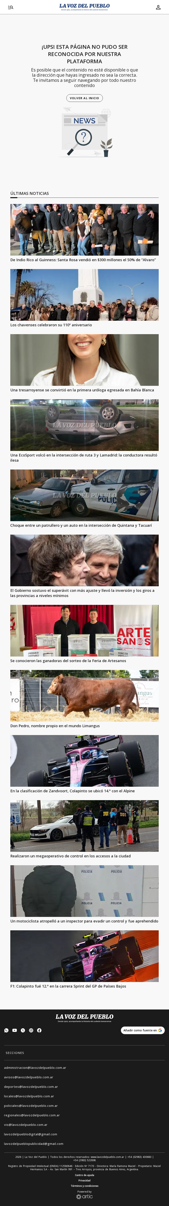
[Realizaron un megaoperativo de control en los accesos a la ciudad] (84, 826)
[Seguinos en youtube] (14, 1031)
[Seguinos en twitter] (23, 1031)
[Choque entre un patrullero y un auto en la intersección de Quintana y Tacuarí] (84, 495)
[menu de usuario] (158, 7)
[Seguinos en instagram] (31, 1031)
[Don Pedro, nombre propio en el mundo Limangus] (84, 696)
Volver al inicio (84, 98)
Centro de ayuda (84, 1175)
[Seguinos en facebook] (39, 1031)
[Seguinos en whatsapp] (6, 1031)
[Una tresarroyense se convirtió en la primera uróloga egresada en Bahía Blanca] (84, 360)
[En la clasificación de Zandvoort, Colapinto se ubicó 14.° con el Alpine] (84, 761)
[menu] (31, 7)
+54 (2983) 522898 (84, 1160)
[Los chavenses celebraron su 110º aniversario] (84, 295)
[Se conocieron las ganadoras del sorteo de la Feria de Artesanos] (84, 631)
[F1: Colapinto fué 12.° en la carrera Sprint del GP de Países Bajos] (84, 956)
